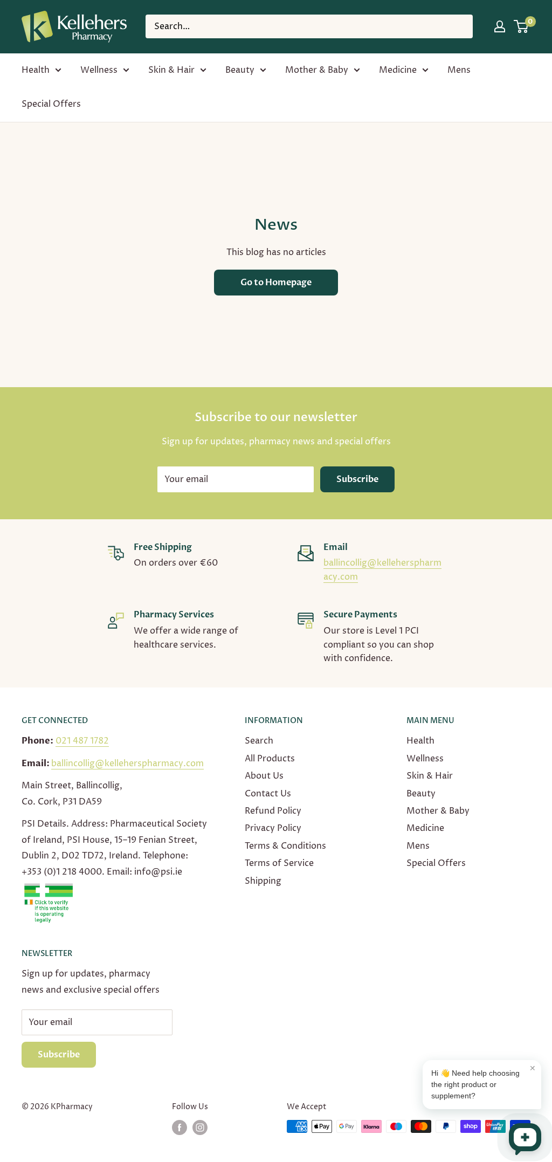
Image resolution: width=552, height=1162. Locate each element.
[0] (521, 26)
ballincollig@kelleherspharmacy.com (127, 763)
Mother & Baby (316, 70)
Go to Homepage (276, 282)
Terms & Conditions (285, 846)
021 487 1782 (82, 741)
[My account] (499, 26)
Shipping (263, 881)
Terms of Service (279, 863)
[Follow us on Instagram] (200, 1127)
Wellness (99, 70)
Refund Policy (273, 811)
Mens (459, 70)
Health (36, 70)
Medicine (398, 70)
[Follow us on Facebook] (179, 1127)
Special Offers (51, 104)
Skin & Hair (171, 70)
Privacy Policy (273, 828)
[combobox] (309, 26)
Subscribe (357, 479)
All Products (270, 759)
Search (259, 741)
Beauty (239, 70)
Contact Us (268, 794)
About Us (264, 776)
